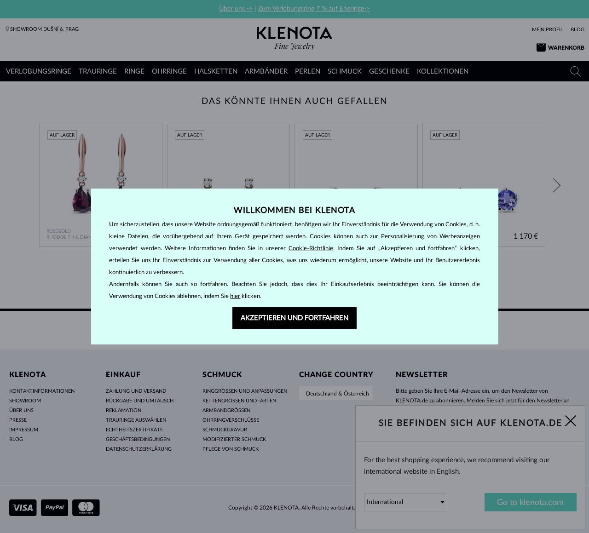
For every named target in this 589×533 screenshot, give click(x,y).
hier (235, 296)
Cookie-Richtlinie (311, 249)
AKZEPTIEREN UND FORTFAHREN (294, 318)
